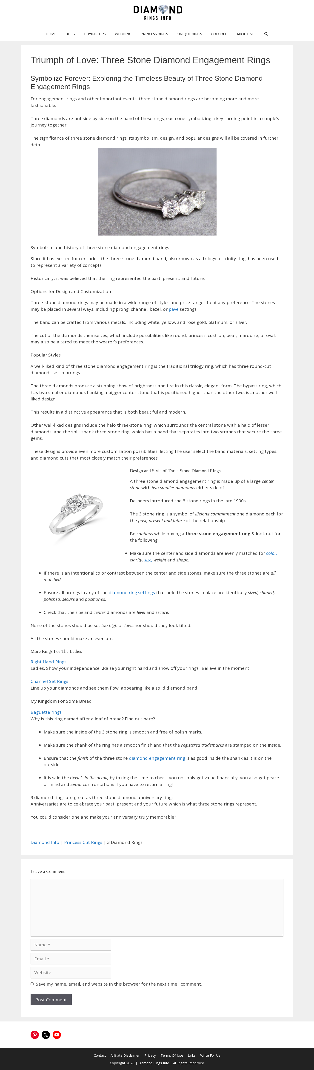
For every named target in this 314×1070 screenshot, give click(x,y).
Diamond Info (45, 842)
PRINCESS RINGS (154, 34)
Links (192, 1055)
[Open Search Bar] (266, 34)
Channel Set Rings (49, 681)
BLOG (70, 34)
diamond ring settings (132, 592)
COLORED (219, 34)
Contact (100, 1055)
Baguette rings (46, 712)
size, (148, 560)
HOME (51, 34)
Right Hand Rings (48, 662)
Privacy (150, 1055)
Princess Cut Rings (83, 842)
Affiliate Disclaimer (125, 1055)
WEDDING (123, 34)
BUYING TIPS (95, 34)
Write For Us (210, 1055)
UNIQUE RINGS (189, 34)
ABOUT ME (246, 34)
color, (271, 553)
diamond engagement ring (157, 758)
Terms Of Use (171, 1055)
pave (174, 309)
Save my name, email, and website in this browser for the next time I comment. (119, 984)
